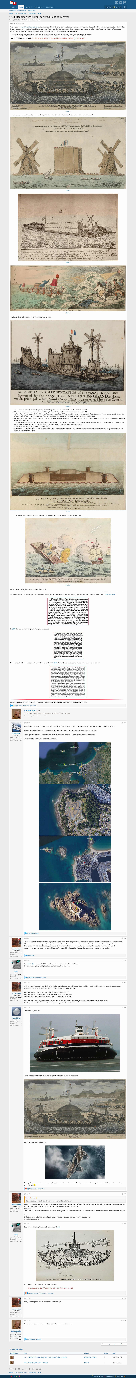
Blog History (31, 10)
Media (28, 7)
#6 (125, 1007)
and (33, 933)
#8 (125, 1223)
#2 (125, 723)
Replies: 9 (21, 23)
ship (33, 20)
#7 (125, 1194)
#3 (125, 938)
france (28, 20)
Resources (38, 7)
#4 (125, 960)
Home (13, 7)
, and (36, 977)
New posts (12, 10)
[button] (16, 7)
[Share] (125, 24)
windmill (38, 20)
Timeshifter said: (30, 1198)
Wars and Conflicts (90, 1357)
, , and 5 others (25, 706)
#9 (125, 1298)
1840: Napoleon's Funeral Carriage (36, 1362)
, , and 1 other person (41, 1293)
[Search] (125, 7)
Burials (86, 1362)
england (22, 20)
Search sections (21, 10)
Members (49, 7)
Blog (21, 7)
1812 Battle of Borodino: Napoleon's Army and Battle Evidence (45, 1357)
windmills (30, 964)
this (59, 1227)
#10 (124, 1320)
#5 (125, 983)
